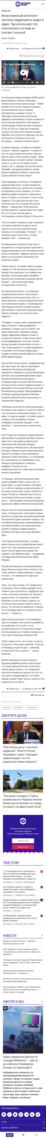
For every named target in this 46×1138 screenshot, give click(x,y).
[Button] (13, 48)
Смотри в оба (13, 1002)
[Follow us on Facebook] (3, 1114)
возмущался (38, 553)
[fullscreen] (42, 82)
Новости (5, 11)
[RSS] (32, 1114)
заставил (16, 169)
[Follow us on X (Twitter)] (9, 1114)
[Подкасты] (38, 1114)
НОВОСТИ (9, 936)
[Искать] (36, 1135)
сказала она (24, 238)
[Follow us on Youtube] (15, 1114)
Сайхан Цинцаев (8, 38)
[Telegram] (23, 1135)
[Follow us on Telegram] (26, 1114)
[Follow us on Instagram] (21, 1114)
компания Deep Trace (11, 185)
